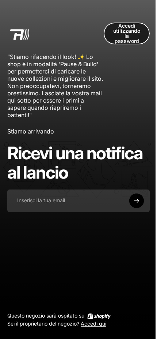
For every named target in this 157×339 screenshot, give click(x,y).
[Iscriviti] (136, 201)
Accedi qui (93, 324)
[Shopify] (99, 315)
